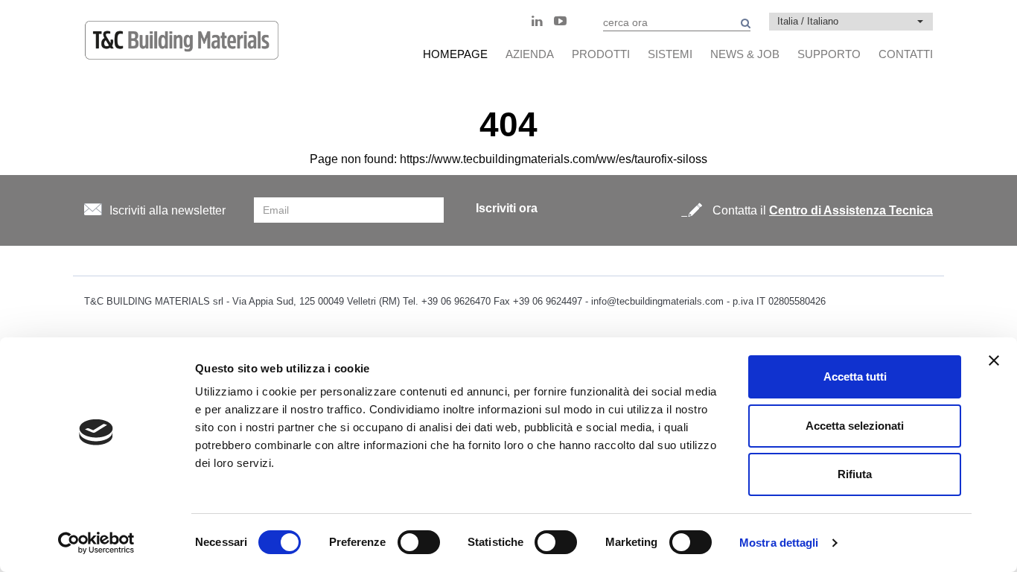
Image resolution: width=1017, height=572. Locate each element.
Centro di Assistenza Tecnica (851, 210)
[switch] (419, 542)
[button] (851, 22)
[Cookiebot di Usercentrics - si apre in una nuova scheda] (96, 543)
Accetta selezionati (855, 425)
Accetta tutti (855, 376)
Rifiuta (855, 474)
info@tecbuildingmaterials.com (657, 301)
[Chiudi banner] (994, 360)
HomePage (455, 54)
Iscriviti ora (507, 208)
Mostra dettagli (779, 542)
